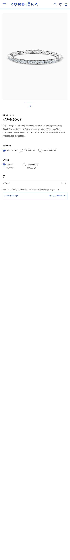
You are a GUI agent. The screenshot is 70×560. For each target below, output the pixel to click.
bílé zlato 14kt (12, 150)
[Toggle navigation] (4, 4)
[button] (60, 4)
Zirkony (10, 166)
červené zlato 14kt (49, 150)
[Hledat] (55, 4)
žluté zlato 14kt (30, 150)
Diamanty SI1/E (33, 166)
